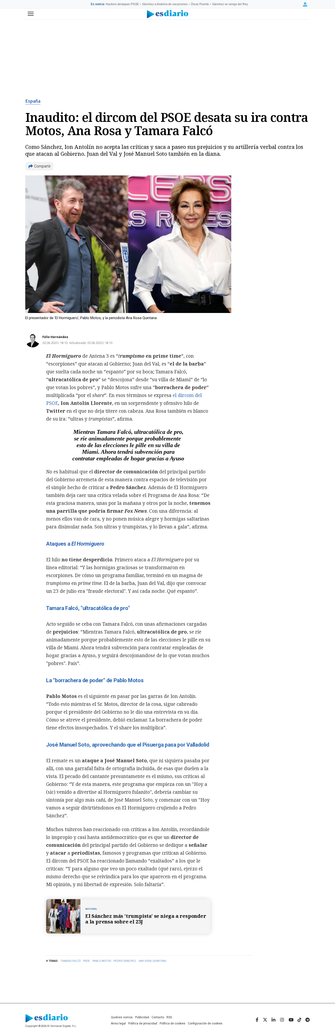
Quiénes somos (122, 1017)
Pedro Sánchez (125, 961)
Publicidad (142, 1017)
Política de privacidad (142, 1023)
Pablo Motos (101, 961)
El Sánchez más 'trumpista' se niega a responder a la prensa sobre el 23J (145, 919)
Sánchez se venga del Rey (230, 4)
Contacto (158, 1017)
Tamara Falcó (70, 961)
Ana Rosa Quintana (152, 961)
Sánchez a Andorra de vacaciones (165, 4)
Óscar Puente (200, 4)
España (32, 101)
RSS (169, 1017)
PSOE (86, 961)
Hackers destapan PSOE (122, 4)
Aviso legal (118, 1023)
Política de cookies (172, 1023)
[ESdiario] (168, 14)
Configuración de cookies (205, 1023)
